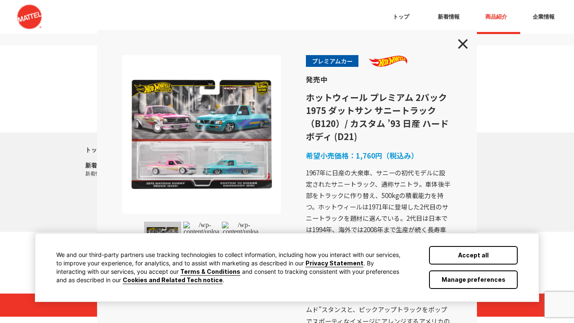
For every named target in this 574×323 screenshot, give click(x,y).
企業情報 (544, 16)
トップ (94, 149)
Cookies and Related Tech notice (173, 279)
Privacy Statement (334, 263)
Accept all (473, 255)
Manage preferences (474, 279)
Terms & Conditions (210, 271)
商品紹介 (496, 16)
